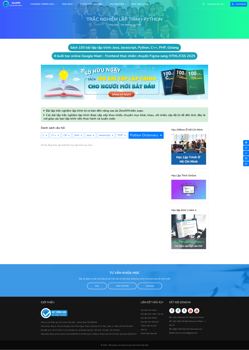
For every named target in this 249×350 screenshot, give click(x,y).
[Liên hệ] (246, 163)
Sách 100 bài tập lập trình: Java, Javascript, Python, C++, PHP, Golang (124, 47)
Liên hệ (144, 329)
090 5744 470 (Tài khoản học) (190, 329)
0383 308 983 (122, 286)
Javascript (105, 135)
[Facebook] (172, 311)
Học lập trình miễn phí (149, 322)
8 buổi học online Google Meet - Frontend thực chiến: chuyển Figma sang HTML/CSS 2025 (124, 56)
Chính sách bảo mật (149, 333)
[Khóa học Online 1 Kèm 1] (246, 153)
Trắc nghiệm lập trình (130, 24)
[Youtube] (190, 311)
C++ (54, 135)
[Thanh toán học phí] (246, 158)
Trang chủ (113, 24)
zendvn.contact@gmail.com (186, 333)
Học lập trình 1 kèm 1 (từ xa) (152, 314)
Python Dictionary (144, 135)
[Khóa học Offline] (246, 147)
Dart (77, 135)
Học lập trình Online (149, 310)
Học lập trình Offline (149, 318)
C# (65, 135)
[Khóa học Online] (246, 142)
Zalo (97, 286)
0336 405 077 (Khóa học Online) (191, 317)
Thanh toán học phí (148, 326)
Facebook (150, 286)
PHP (121, 135)
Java (89, 135)
